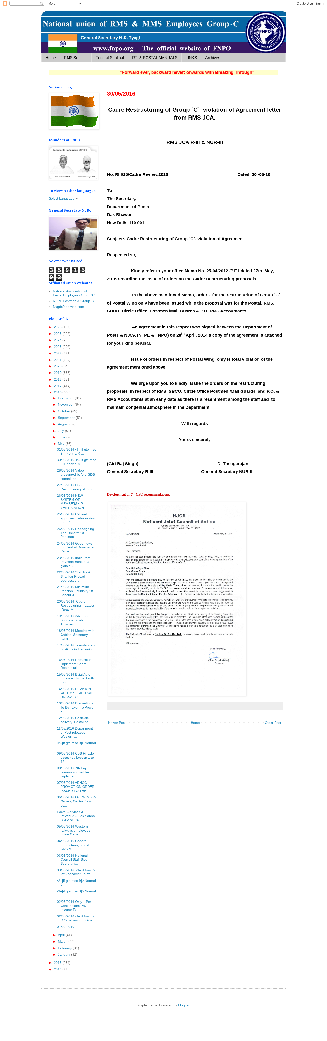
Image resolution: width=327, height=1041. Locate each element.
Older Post (273, 723)
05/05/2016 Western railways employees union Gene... (73, 830)
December (66, 398)
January (64, 954)
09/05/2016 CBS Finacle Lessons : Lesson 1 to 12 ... (75, 757)
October (64, 411)
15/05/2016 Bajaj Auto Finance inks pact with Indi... (75, 678)
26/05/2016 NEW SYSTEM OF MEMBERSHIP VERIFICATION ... (72, 501)
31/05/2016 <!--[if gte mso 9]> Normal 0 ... (76, 451)
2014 (58, 969)
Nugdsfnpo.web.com (68, 307)
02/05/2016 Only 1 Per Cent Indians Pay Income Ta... (74, 906)
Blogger (184, 1005)
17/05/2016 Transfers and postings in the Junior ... (76, 649)
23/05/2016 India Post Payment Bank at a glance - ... (73, 562)
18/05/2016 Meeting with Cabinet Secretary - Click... (75, 635)
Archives (212, 58)
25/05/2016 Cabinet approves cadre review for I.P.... (76, 518)
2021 (58, 360)
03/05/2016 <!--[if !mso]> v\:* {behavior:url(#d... (76, 872)
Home (50, 58)
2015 (58, 963)
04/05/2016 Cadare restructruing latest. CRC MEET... (73, 845)
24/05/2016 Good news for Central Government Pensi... (76, 547)
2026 (58, 327)
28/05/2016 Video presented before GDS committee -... (76, 474)
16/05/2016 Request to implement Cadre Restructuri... (74, 664)
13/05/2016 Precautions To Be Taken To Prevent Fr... (76, 707)
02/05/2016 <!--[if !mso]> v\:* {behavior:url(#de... (76, 918)
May (61, 444)
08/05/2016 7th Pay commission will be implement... (73, 772)
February (65, 948)
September (67, 418)
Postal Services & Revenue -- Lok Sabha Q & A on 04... (76, 816)
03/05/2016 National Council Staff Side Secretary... (72, 860)
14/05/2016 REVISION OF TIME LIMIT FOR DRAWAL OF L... (74, 693)
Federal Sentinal (110, 58)
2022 (58, 353)
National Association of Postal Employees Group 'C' (74, 293)
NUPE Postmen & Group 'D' (74, 301)
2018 (58, 379)
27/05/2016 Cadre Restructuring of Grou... (76, 487)
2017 (58, 386)
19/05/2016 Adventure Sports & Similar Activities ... (73, 620)
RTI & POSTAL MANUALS (155, 58)
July (61, 431)
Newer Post (117, 723)
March (63, 941)
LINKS (191, 58)
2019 (58, 373)
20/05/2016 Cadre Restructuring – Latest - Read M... (76, 605)
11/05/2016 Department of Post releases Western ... (75, 732)
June (62, 437)
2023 (58, 347)
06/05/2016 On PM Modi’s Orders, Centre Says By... (76, 801)
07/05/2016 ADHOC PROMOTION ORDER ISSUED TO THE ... (75, 787)
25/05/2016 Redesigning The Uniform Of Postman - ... (75, 533)
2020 (58, 366)
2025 (58, 334)
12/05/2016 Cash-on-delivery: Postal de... (74, 720)
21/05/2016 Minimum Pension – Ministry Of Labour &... (75, 591)
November (66, 404)
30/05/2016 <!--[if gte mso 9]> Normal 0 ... (76, 462)
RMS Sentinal (76, 58)
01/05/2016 (65, 927)
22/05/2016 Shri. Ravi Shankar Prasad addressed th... (73, 576)
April (62, 935)
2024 (58, 340)
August (63, 424)
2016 (58, 392)
